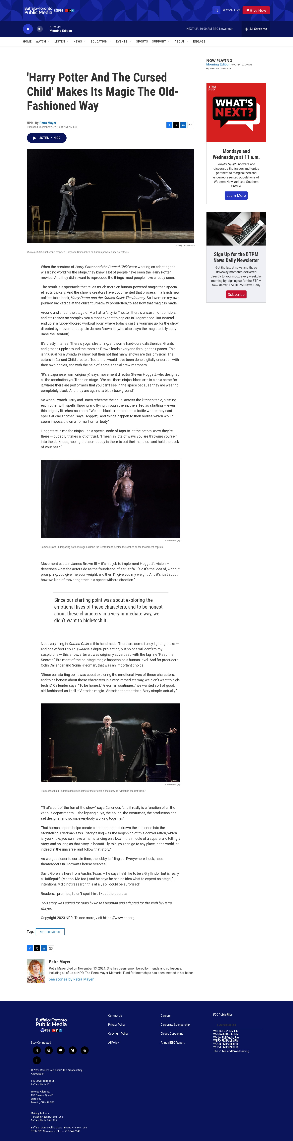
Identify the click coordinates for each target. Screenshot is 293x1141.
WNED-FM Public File (226, 1034)
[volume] (39, 29)
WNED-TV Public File (225, 1031)
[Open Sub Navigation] (49, 41)
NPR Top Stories (50, 931)
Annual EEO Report (173, 1042)
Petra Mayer (47, 123)
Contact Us (115, 1015)
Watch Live (232, 10)
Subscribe (236, 294)
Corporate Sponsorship (175, 1024)
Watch (41, 41)
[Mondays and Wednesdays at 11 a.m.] (236, 112)
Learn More (236, 195)
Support (159, 41)
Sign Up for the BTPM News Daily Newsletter (236, 257)
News (78, 41)
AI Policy (113, 1042)
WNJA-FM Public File (226, 1037)
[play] (28, 29)
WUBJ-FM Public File (226, 1047)
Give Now (258, 10)
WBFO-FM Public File (226, 1040)
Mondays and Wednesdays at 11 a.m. (236, 154)
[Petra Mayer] (36, 971)
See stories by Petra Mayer (71, 979)
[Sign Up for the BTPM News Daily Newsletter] (236, 229)
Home (27, 41)
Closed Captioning (172, 1033)
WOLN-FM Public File (226, 1043)
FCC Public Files (223, 1014)
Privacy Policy (116, 1024)
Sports (142, 41)
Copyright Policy (118, 1033)
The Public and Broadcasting (231, 1051)
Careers (166, 1015)
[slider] (46, 29)
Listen (60, 41)
